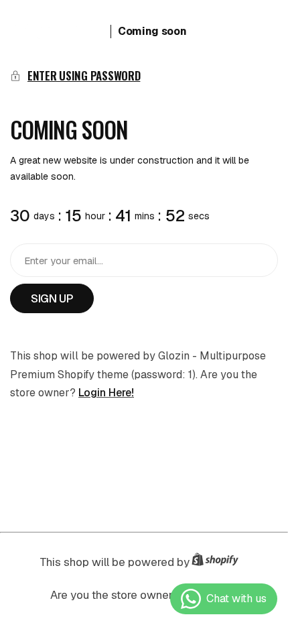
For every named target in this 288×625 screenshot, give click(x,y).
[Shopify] (219, 562)
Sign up (52, 298)
